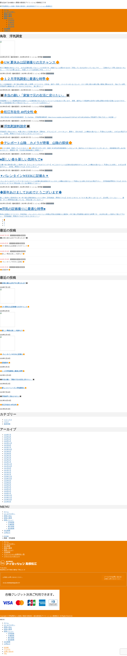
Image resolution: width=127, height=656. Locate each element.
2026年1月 (7, 441)
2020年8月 (7, 483)
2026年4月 (7, 437)
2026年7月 (7, 435)
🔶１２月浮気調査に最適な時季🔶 (24, 79)
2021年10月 (8, 466)
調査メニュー (8, 520)
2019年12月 (8, 495)
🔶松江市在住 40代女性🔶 (18, 112)
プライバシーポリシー (12, 556)
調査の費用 (8, 518)
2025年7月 (7, 447)
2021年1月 (7, 474)
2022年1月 (7, 462)
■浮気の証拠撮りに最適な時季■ (22, 209)
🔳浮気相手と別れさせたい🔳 (10, 396)
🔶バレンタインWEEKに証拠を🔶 (12, 262)
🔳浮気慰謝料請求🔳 (15, 126)
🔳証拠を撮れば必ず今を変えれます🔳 (14, 238)
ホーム (6, 512)
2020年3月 (7, 489)
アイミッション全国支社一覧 (14, 554)
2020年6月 (7, 485)
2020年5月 (7, 487)
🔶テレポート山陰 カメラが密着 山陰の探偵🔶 (36, 143)
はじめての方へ (9, 514)
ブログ (18, 235)
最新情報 (23, 235)
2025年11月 (8, 443)
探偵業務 (11, 26)
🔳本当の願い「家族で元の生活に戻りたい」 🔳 (35, 95)
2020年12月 (8, 476)
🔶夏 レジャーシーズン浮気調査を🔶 (13, 388)
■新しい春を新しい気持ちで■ (21, 159)
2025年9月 (7, 445)
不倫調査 (11, 22)
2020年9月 (7, 481)
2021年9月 (7, 468)
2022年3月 (7, 458)
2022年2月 (7, 460)
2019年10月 (8, 499)
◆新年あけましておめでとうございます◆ (31, 192)
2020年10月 (8, 478)
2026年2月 (7, 439)
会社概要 (7, 530)
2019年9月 (7, 501)
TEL (5, 653)
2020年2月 (7, 491)
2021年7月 (7, 470)
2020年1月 (7, 493)
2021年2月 (7, 472)
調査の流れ (8, 516)
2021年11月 (8, 464)
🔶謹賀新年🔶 (5, 270)
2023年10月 (8, 449)
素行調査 (11, 24)
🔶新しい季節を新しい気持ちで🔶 (12, 254)
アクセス (7, 649)
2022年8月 (7, 453)
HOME (6, 647)
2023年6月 (7, 451)
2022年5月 (7, 455)
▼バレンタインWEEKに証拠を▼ (24, 176)
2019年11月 (8, 497)
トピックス (47, 57)
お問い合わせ (8, 651)
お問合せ (7, 532)
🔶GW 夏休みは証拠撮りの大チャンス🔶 (30, 62)
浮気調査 (11, 20)
